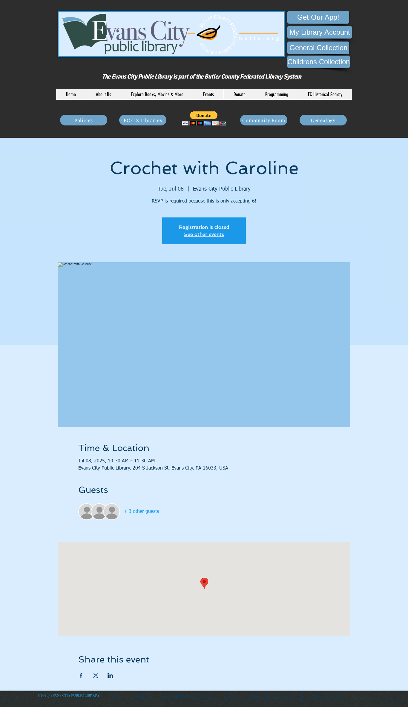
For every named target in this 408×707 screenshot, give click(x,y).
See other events (204, 234)
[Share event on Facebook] (81, 675)
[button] (103, 94)
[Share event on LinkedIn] (110, 675)
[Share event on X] (96, 675)
